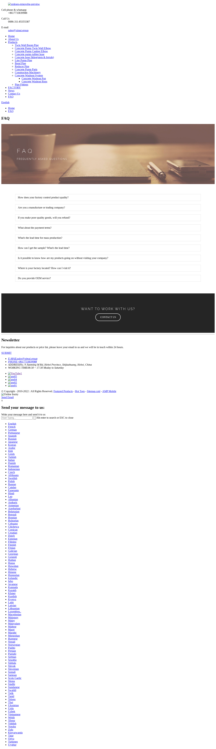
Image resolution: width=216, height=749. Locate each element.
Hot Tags (80, 391)
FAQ (11, 96)
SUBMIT (6, 352)
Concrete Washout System (29, 75)
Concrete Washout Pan (34, 78)
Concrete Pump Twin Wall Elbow (33, 48)
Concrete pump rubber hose (29, 54)
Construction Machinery (28, 72)
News (11, 90)
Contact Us (14, 93)
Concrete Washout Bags (34, 81)
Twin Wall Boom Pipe (27, 45)
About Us (13, 39)
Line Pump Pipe (23, 60)
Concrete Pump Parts (26, 69)
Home (11, 36)
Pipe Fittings (21, 84)
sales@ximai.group (18, 30)
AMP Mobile (109, 391)
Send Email (7, 397)
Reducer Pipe (22, 66)
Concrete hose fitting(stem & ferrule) (34, 57)
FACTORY (14, 87)
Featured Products (63, 391)
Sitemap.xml (93, 391)
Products (12, 42)
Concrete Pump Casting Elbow (31, 51)
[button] (108, 317)
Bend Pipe (20, 63)
